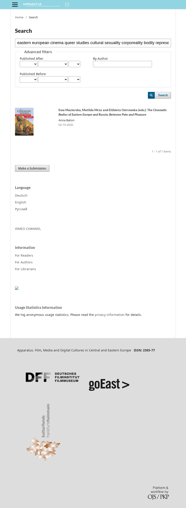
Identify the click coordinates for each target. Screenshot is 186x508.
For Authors (24, 262)
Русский (21, 209)
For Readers (24, 255)
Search (163, 95)
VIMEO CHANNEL (28, 229)
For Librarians (25, 269)
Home (19, 17)
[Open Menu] (15, 4)
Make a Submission (32, 168)
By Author (100, 58)
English (20, 202)
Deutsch (21, 195)
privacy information (110, 314)
